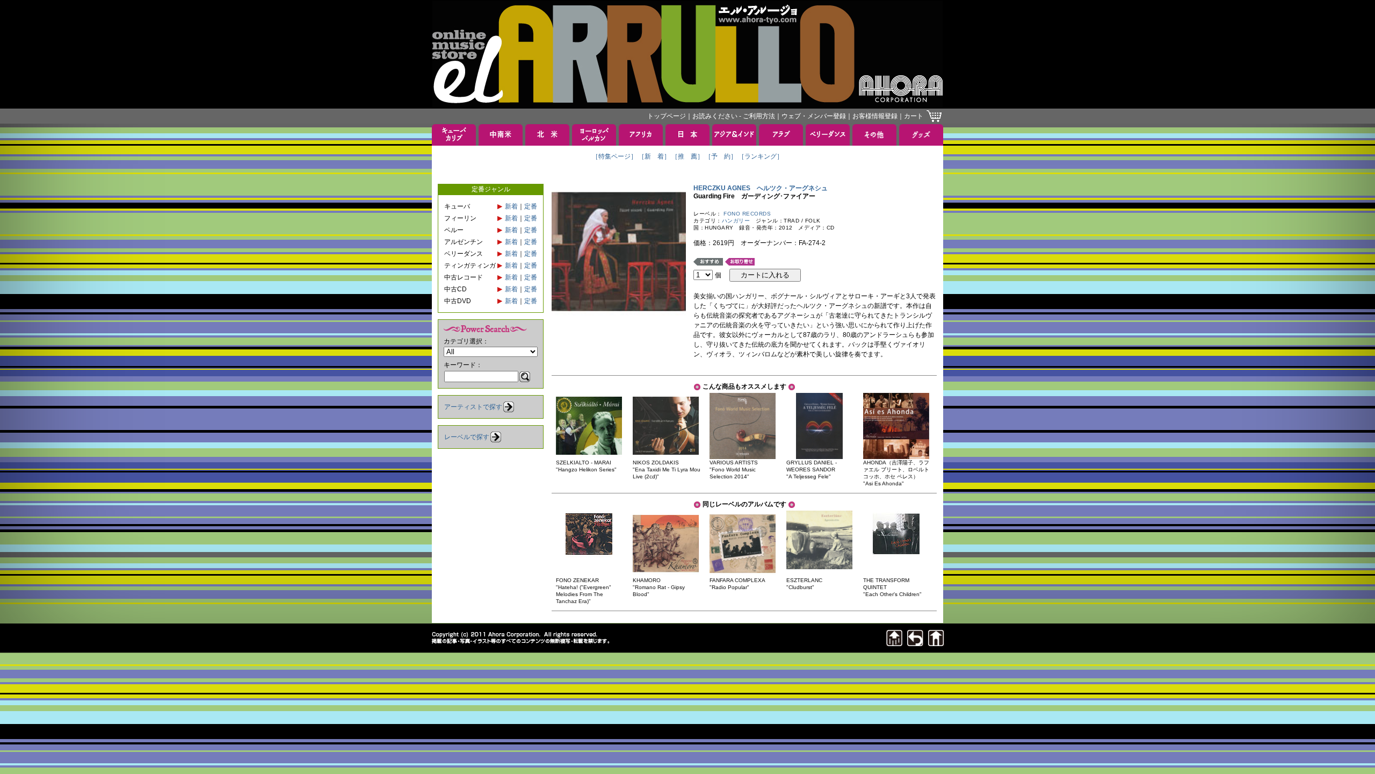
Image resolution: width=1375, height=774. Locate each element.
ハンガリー (736, 221)
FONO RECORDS (747, 214)
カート (913, 116)
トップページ (666, 116)
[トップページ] (936, 643)
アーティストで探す (473, 407)
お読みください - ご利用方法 (733, 116)
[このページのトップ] (894, 643)
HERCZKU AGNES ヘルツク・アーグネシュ (760, 188)
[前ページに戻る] (915, 643)
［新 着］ (654, 156)
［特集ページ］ (614, 156)
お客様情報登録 (875, 116)
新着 (511, 206)
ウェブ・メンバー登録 (813, 116)
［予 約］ (721, 156)
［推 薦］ (687, 156)
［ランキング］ (760, 156)
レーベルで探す (466, 437)
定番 (530, 206)
